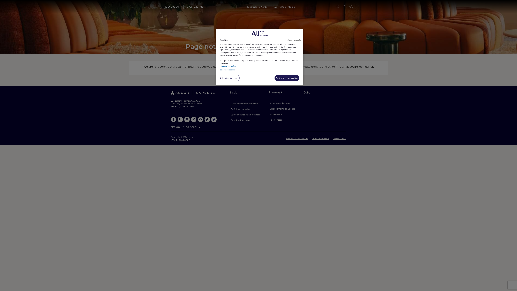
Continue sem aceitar (293, 40)
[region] (259, 57)
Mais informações (228, 66)
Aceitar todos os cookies (287, 78)
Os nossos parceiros (228, 70)
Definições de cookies (230, 78)
